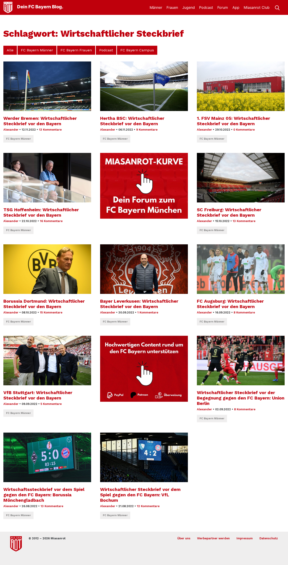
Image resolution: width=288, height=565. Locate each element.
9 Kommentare (147, 129)
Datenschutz (268, 538)
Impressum (244, 538)
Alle (10, 50)
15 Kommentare (51, 312)
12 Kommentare (148, 506)
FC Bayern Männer (37, 50)
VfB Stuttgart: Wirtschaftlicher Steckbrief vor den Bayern (37, 395)
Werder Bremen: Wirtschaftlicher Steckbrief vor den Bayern (40, 121)
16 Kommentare (51, 221)
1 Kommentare (147, 312)
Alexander (10, 129)
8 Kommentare (244, 312)
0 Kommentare (244, 129)
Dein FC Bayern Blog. (40, 6)
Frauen (172, 7)
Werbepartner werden (213, 538)
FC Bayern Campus (137, 50)
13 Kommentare (50, 129)
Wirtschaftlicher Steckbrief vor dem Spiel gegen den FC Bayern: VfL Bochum (140, 495)
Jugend (188, 7)
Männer (156, 7)
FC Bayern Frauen (76, 50)
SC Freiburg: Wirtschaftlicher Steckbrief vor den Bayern (229, 212)
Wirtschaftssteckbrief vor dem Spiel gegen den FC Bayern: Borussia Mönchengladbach (43, 495)
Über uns (183, 538)
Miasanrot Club (257, 7)
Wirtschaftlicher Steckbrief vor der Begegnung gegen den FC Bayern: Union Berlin (240, 398)
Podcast (206, 7)
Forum (222, 7)
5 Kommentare (51, 404)
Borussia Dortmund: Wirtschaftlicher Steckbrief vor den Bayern (44, 303)
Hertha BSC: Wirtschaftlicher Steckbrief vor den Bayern (132, 121)
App (235, 7)
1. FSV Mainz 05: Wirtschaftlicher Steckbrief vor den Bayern (233, 121)
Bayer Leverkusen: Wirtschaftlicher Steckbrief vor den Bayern (139, 303)
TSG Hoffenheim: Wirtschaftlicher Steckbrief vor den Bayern (41, 212)
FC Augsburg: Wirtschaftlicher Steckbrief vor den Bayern (230, 303)
